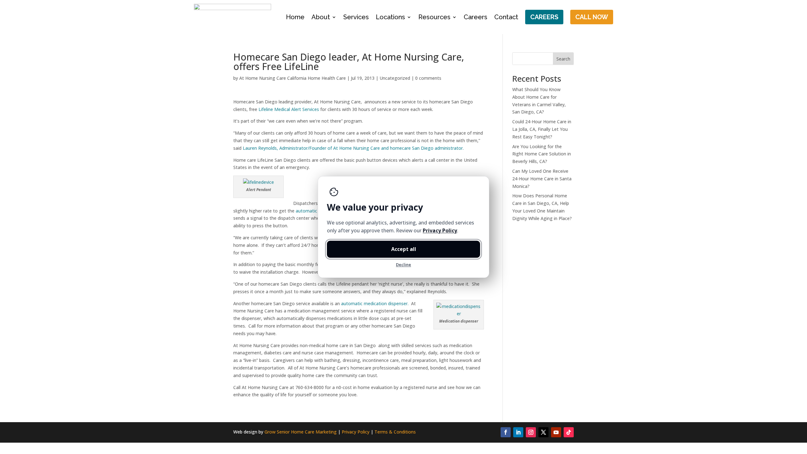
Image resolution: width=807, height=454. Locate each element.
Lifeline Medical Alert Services (288, 109)
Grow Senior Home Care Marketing (300, 432)
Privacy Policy (355, 432)
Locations (390, 17)
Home (295, 17)
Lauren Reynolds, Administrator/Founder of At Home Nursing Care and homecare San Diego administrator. (353, 148)
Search (563, 59)
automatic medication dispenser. (375, 303)
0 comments (428, 78)
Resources (434, 17)
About (320, 17)
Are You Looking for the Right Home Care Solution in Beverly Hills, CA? (541, 154)
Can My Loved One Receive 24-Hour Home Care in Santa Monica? (542, 178)
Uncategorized (395, 78)
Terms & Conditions (395, 432)
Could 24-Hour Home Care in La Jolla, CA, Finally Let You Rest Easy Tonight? (541, 129)
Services (356, 17)
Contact (506, 17)
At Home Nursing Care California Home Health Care (292, 78)
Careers (475, 17)
